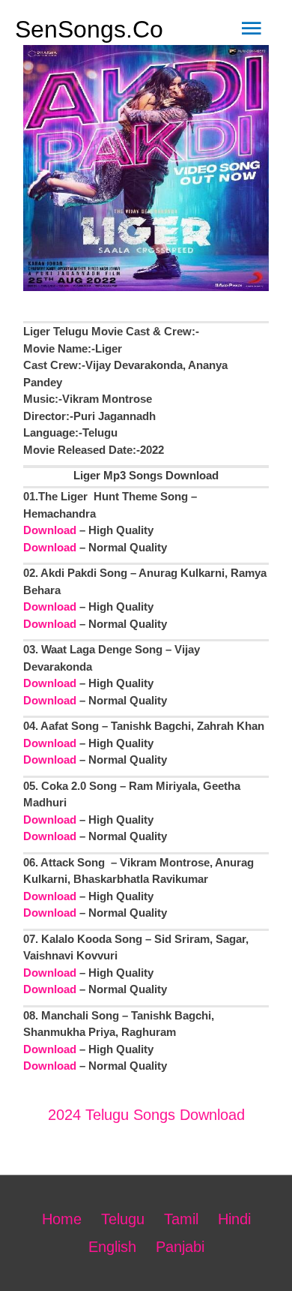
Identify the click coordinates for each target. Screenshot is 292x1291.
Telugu (123, 1219)
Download (49, 530)
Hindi (234, 1219)
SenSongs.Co (89, 29)
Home (62, 1219)
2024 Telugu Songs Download (146, 1114)
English (112, 1246)
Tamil (181, 1219)
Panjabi (180, 1246)
